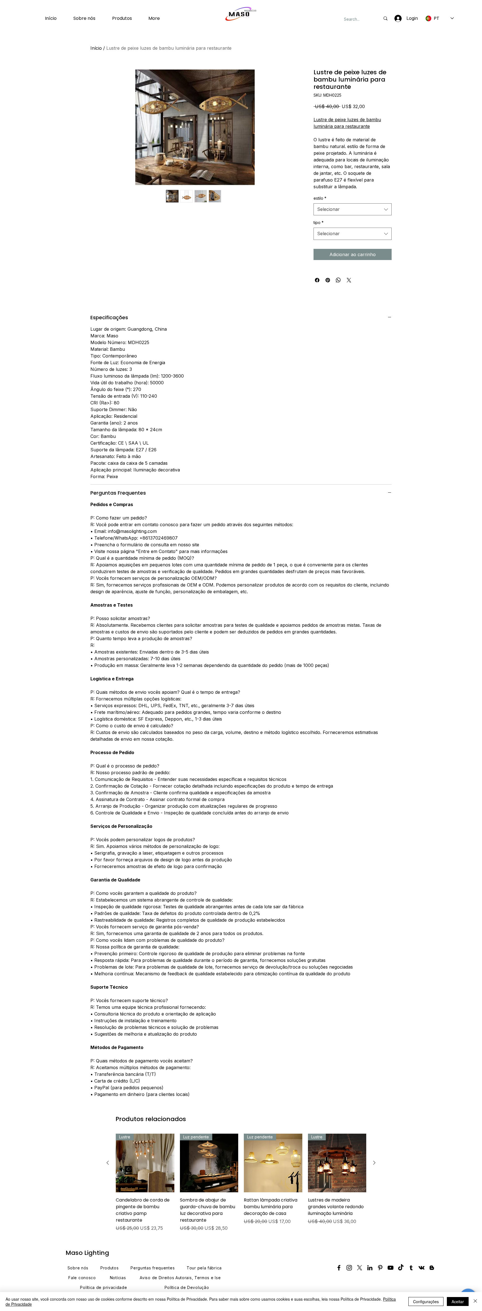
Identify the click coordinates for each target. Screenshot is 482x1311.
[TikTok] (400, 1267)
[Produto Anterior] (107, 1162)
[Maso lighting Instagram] (349, 1267)
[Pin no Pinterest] (327, 280)
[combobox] (353, 209)
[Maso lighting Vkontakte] (421, 1267)
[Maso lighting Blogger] (431, 1267)
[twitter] (359, 1267)
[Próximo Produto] (374, 1162)
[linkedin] (369, 1267)
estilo (320, 198)
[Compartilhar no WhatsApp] (338, 280)
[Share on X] (349, 280)
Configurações (426, 1301)
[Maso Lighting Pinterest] (380, 1267)
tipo (319, 222)
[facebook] (339, 1267)
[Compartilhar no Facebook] (317, 280)
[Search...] (385, 18)
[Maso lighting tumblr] (411, 1267)
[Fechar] (475, 1301)
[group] (241, 1182)
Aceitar (458, 1301)
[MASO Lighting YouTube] (390, 1267)
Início (96, 48)
